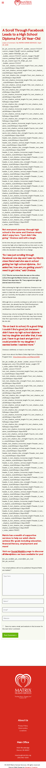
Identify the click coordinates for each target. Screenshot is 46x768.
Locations (23, 731)
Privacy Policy (23, 726)
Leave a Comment (8, 43)
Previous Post (7, 554)
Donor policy (23, 728)
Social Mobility (18, 551)
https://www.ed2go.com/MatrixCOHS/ (26, 357)
